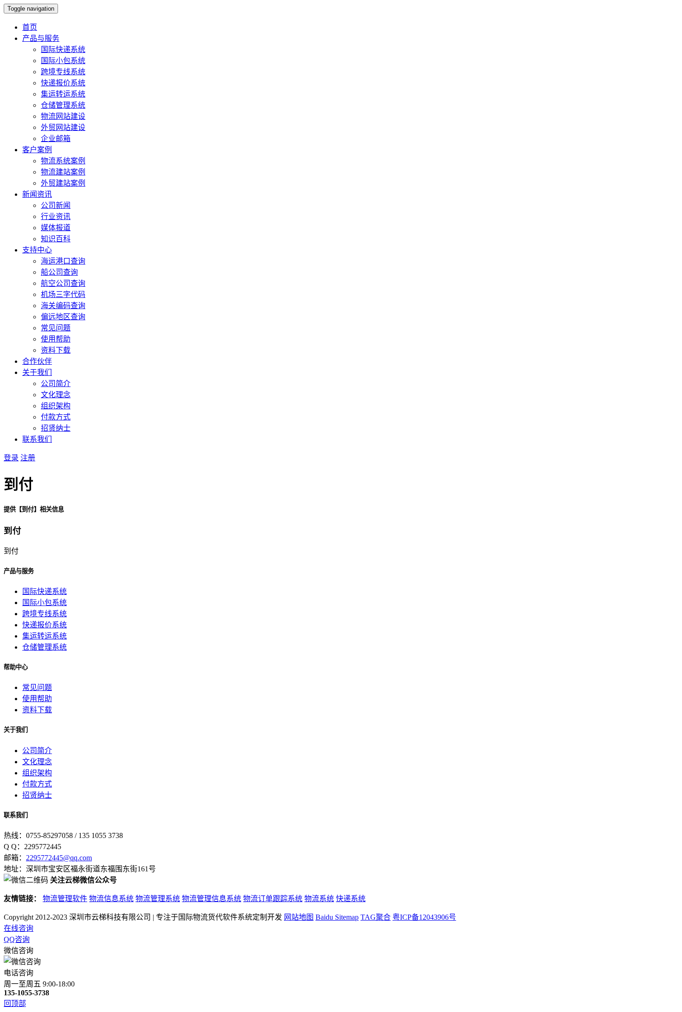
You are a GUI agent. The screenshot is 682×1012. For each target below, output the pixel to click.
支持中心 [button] (37, 250)
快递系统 (351, 898)
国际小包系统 (63, 60)
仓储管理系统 (63, 105)
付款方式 (56, 417)
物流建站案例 (63, 172)
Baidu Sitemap (337, 917)
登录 (11, 458)
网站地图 (299, 917)
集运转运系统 (63, 94)
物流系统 (319, 898)
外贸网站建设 (63, 127)
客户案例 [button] (37, 150)
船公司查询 (59, 272)
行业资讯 (56, 216)
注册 (27, 458)
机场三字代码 (63, 294)
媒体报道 (56, 228)
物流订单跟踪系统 (272, 898)
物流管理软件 (65, 898)
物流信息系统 (111, 898)
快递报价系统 (63, 83)
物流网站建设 (63, 116)
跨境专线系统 (63, 72)
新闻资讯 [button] (37, 194)
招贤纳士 (56, 428)
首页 (29, 27)
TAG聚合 (375, 917)
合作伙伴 (37, 361)
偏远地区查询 (63, 317)
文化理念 (56, 395)
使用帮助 (56, 339)
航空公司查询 (63, 283)
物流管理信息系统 (211, 898)
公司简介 (56, 383)
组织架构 (56, 406)
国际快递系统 (63, 49)
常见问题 (56, 328)
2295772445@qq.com (59, 858)
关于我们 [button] (37, 372)
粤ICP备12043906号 (424, 917)
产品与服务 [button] (40, 38)
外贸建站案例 (63, 183)
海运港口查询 (63, 261)
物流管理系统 (157, 898)
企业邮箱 (56, 138)
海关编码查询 (63, 305)
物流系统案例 (63, 161)
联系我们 (37, 439)
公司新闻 (56, 205)
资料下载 (56, 350)
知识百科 (56, 239)
